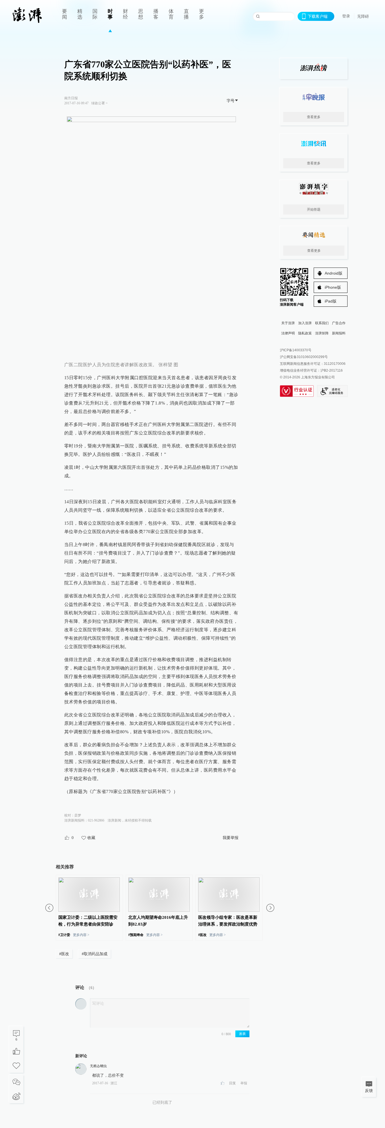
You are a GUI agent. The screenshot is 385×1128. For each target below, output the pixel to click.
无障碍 (363, 16)
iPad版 (331, 301)
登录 (346, 16)
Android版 (333, 273)
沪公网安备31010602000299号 (304, 357)
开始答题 (313, 209)
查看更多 (313, 117)
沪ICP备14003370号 (295, 350)
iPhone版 (333, 287)
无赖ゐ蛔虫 (98, 1066)
